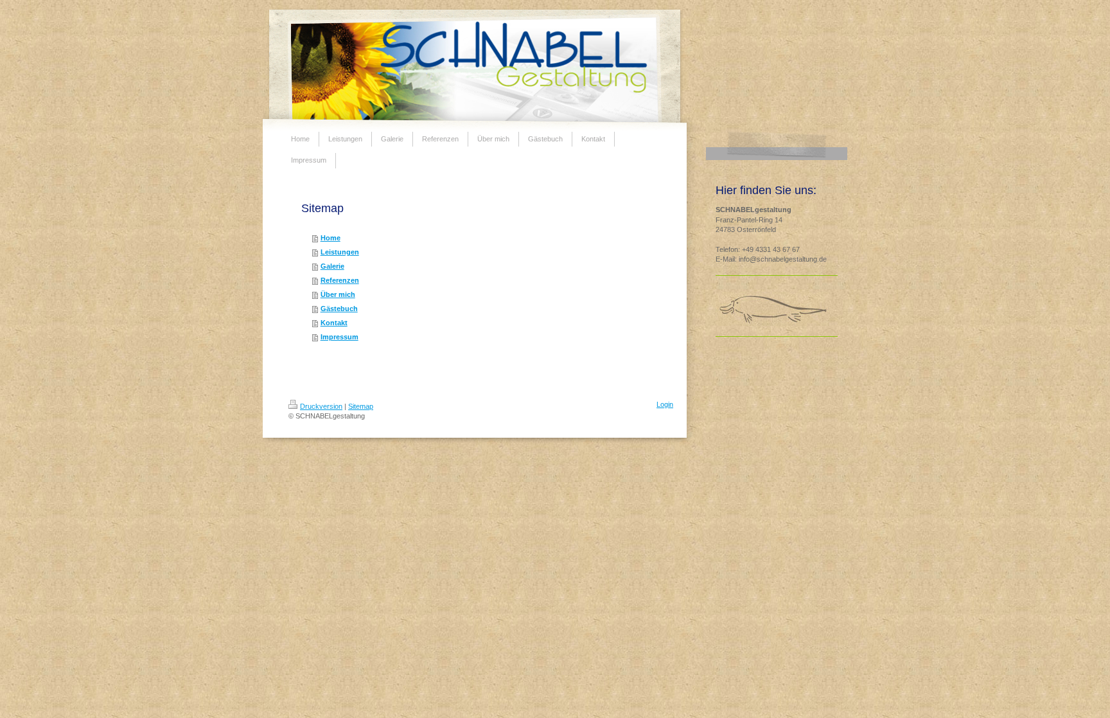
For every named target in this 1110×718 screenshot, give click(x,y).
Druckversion (321, 406)
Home (330, 238)
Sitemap (360, 406)
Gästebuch (339, 308)
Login (664, 404)
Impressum (339, 337)
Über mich (338, 294)
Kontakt (334, 323)
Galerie (332, 266)
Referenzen (340, 280)
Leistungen (340, 252)
